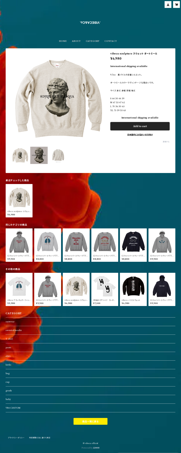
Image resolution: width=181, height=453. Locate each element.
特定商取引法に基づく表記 (39, 438)
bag (7, 373)
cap (7, 382)
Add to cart (140, 126)
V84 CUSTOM (13, 408)
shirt (8, 356)
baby (8, 399)
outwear (10, 321)
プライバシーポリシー (16, 438)
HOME (63, 41)
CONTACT (110, 41)
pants (8, 347)
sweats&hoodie (14, 330)
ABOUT (76, 41)
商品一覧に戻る (90, 421)
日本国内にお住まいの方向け (140, 134)
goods (9, 390)
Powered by (87, 448)
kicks (8, 365)
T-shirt (9, 339)
